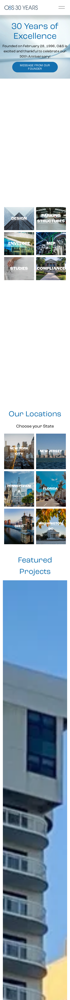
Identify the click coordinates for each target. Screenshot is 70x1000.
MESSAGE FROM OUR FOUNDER (35, 67)
